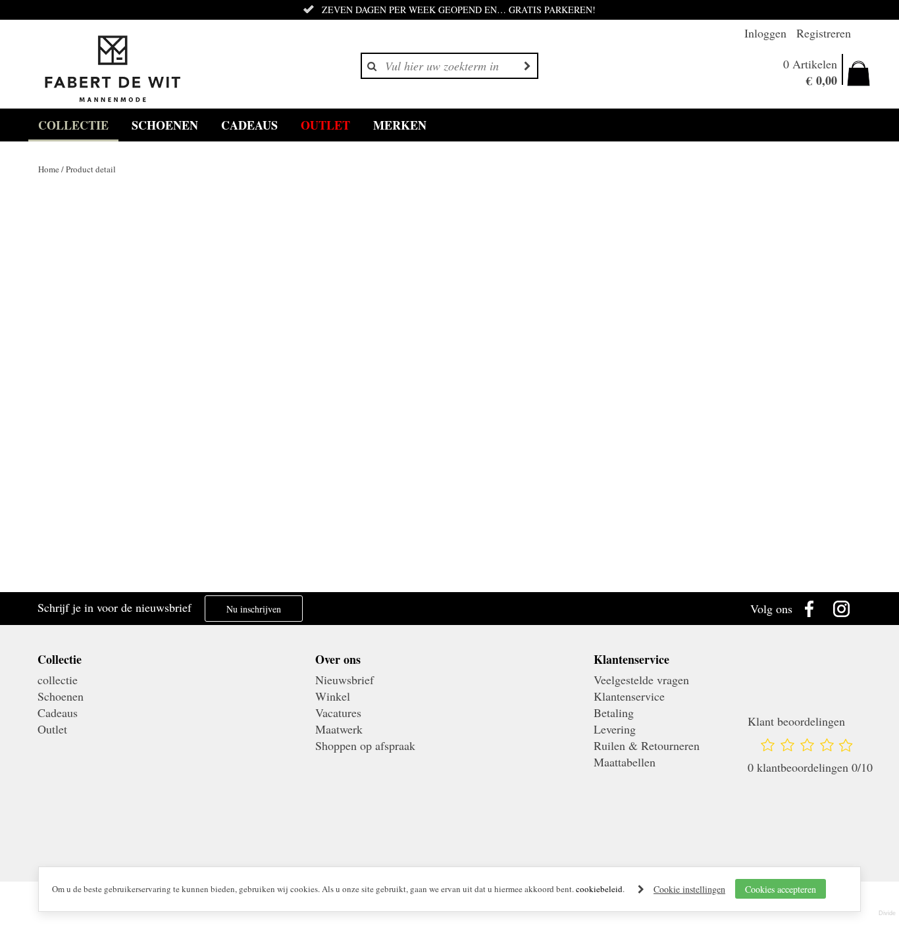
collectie (73, 125)
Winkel (332, 696)
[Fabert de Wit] (112, 69)
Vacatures (338, 712)
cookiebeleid (599, 889)
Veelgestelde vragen (641, 680)
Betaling (614, 712)
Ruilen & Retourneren (647, 745)
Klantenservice (629, 696)
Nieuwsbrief (344, 680)
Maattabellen (624, 762)
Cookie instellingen (689, 889)
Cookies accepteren (780, 889)
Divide (887, 913)
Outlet (325, 125)
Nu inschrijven (253, 609)
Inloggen (765, 33)
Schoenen (165, 125)
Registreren (823, 33)
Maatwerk (339, 729)
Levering (615, 729)
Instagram (845, 608)
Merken (399, 125)
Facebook (812, 608)
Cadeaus (249, 125)
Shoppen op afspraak (365, 745)
